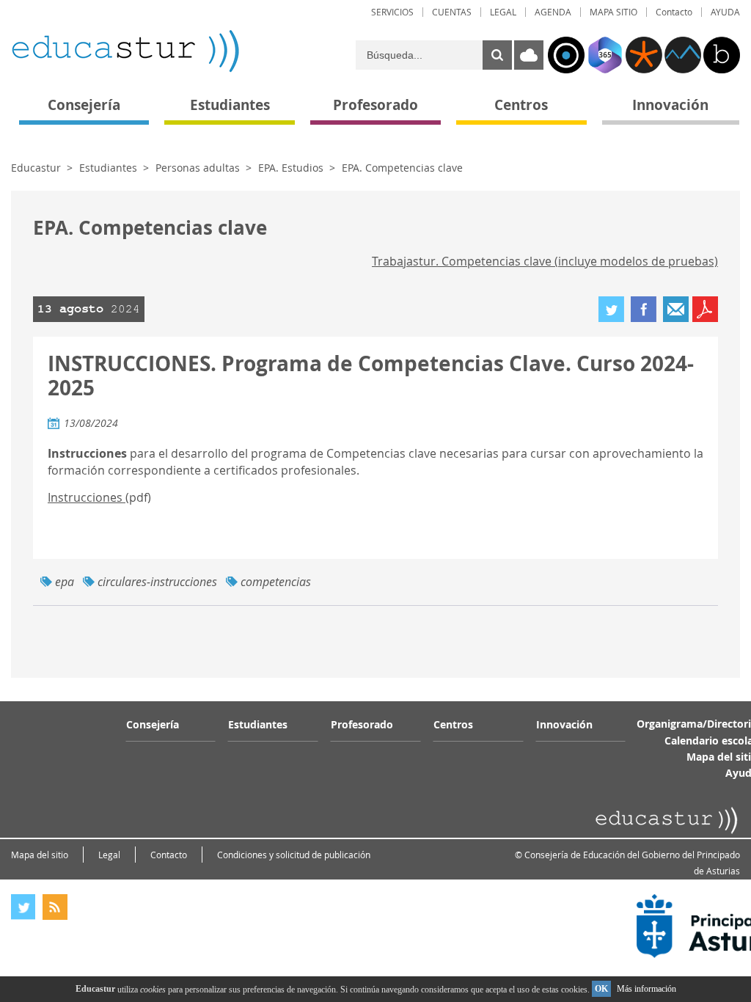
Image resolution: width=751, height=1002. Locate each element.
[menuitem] (392, 12)
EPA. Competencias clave (402, 168)
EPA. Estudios (290, 168)
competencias (276, 582)
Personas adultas (197, 168)
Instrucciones (86, 497)
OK (601, 989)
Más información (646, 989)
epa (64, 582)
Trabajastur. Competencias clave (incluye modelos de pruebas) (545, 261)
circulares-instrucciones (157, 582)
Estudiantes (108, 168)
